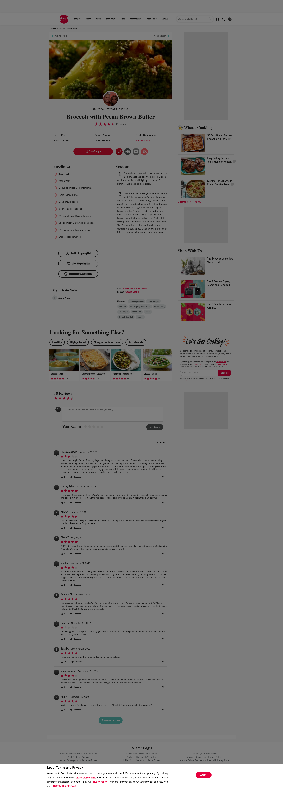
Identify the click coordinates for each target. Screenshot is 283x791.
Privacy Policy (99, 782)
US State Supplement (64, 786)
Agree (203, 775)
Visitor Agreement (86, 778)
